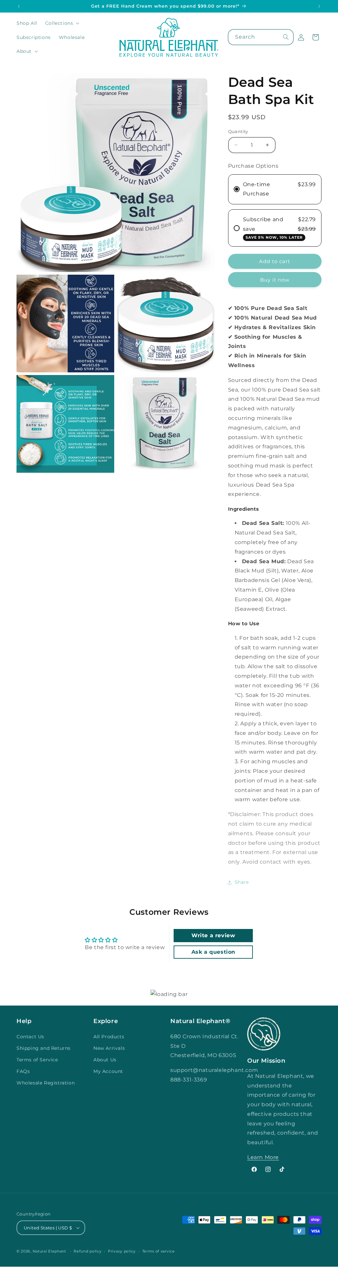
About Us (105, 1060)
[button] (61, 23)
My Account (108, 1071)
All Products (108, 1037)
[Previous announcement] (19, 6)
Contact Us (30, 1037)
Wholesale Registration (46, 1083)
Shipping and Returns (44, 1048)
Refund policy (87, 1251)
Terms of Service (37, 1060)
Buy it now (274, 280)
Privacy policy (122, 1251)
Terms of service (158, 1251)
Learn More (263, 1157)
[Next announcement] (319, 6)
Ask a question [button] (213, 952)
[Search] (286, 37)
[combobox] (260, 37)
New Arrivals (109, 1048)
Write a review (213, 935)
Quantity (238, 131)
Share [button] (242, 882)
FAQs (23, 1071)
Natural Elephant (50, 1251)
